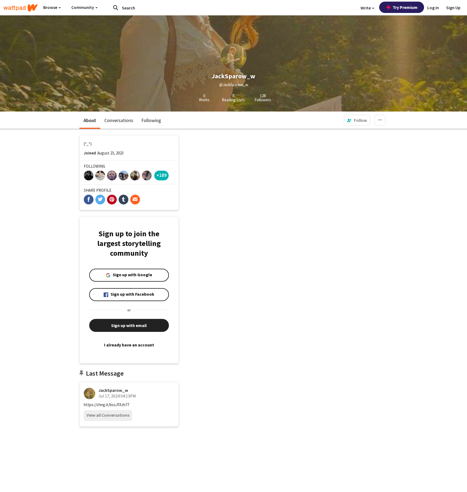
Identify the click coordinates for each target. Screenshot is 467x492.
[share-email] (135, 199)
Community (83, 7)
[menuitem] (357, 120)
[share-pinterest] (112, 199)
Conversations (118, 120)
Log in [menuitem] (433, 7)
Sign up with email (129, 325)
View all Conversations (107, 415)
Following (151, 120)
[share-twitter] (100, 199)
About (90, 120)
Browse (50, 7)
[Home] (21, 8)
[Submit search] (116, 7)
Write (366, 8)
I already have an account (129, 345)
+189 (161, 175)
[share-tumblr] (123, 199)
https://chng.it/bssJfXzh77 (106, 404)
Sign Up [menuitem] (453, 7)
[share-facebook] (89, 199)
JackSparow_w (113, 390)
